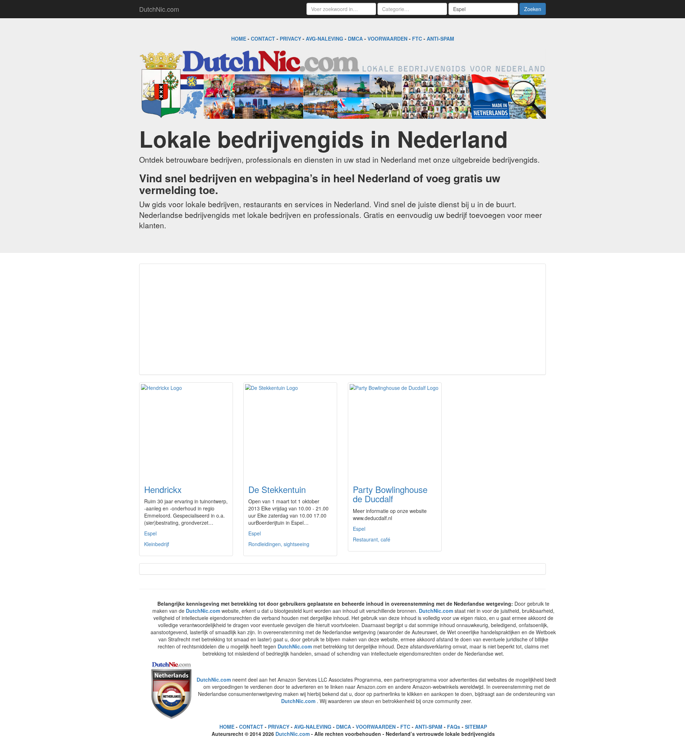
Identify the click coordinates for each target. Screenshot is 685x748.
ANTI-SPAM (440, 38)
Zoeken (532, 8)
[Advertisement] (342, 319)
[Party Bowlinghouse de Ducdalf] (395, 429)
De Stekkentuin (277, 489)
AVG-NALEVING (324, 38)
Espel (150, 533)
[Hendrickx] (186, 429)
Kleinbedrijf (156, 544)
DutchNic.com (159, 9)
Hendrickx (163, 489)
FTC (417, 38)
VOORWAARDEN (387, 38)
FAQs (453, 726)
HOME (238, 38)
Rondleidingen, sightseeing (278, 544)
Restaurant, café (371, 539)
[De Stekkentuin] (290, 429)
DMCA (355, 38)
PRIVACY (290, 38)
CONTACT (263, 38)
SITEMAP (476, 726)
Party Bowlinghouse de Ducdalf (390, 494)
